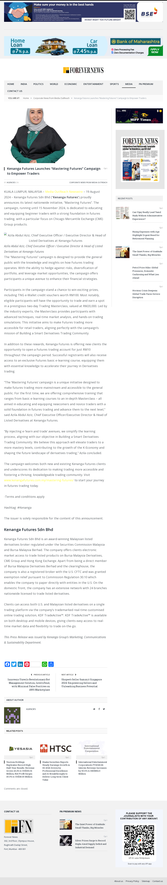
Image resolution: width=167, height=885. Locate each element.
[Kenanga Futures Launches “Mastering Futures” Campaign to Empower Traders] (55, 136)
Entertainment (93, 84)
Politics (38, 84)
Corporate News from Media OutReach (88, 182)
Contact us (14, 91)
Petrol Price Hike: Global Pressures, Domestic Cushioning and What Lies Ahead (145, 272)
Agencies (11, 182)
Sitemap (146, 881)
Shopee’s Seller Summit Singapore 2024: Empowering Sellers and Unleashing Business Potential (81, 683)
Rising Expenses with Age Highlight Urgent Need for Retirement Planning (145, 235)
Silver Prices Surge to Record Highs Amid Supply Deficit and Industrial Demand (90, 844)
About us (118, 881)
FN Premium (146, 84)
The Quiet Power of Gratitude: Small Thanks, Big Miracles (147, 253)
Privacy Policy (132, 881)
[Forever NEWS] (83, 69)
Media (128, 84)
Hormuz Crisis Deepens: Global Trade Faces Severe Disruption (146, 294)
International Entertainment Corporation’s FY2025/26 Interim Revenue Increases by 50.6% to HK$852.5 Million (92, 768)
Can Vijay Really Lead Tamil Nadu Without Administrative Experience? (147, 215)
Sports (114, 84)
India (24, 84)
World (54, 84)
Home (10, 84)
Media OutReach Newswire (64, 192)
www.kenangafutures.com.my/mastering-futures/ (39, 480)
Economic (71, 84)
